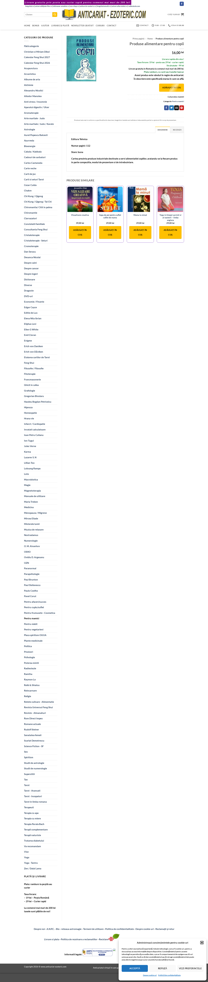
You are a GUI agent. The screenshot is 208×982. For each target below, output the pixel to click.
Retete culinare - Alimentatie (39, 701)
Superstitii (29, 774)
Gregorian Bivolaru (34, 396)
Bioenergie (29, 146)
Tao (26, 779)
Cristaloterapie (32, 235)
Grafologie (29, 390)
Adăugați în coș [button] (80, 232)
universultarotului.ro (119, 6)
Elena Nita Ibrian (32, 318)
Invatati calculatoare (35, 429)
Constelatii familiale (34, 224)
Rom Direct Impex (33, 718)
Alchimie (28, 85)
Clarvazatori (30, 218)
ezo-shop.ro (74, 6)
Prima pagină (138, 39)
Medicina (29, 507)
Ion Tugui (29, 440)
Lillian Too (29, 462)
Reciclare (103, 939)
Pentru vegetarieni (33, 629)
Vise (26, 851)
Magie (27, 485)
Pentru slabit (30, 624)
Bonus (35, 25)
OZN (26, 562)
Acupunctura (31, 68)
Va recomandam (32, 846)
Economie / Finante (34, 301)
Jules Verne (30, 446)
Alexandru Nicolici (33, 90)
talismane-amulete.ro (61, 6)
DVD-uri (28, 296)
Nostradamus (31, 535)
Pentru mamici (31, 618)
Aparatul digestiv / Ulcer (36, 107)
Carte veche (30, 168)
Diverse (28, 285)
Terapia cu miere (32, 818)
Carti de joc (30, 174)
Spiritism (28, 757)
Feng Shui (29, 362)
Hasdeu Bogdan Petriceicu (37, 401)
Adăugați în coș (171, 87)
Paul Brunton (31, 579)
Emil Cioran (30, 335)
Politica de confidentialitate (119, 929)
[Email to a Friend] (176, 107)
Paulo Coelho (31, 590)
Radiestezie (30, 668)
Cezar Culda (30, 185)
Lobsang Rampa (32, 468)
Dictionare (29, 279)
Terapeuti (29, 807)
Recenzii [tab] (177, 130)
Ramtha (28, 674)
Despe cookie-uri (150, 975)
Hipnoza (28, 407)
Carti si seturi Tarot (34, 179)
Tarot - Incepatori (33, 796)
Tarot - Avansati (32, 790)
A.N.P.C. (50, 929)
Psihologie (29, 657)
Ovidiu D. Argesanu (34, 557)
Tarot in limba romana (35, 801)
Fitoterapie (29, 373)
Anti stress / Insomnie (35, 101)
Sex (26, 751)
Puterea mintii (31, 663)
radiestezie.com (134, 6)
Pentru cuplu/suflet (34, 607)
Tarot (27, 785)
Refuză (162, 968)
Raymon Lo (30, 679)
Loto (26, 474)
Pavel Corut (30, 596)
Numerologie (31, 540)
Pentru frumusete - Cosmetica (39, 612)
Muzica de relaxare (34, 529)
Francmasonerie (32, 379)
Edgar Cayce (30, 307)
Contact (111, 25)
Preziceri (28, 651)
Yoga (26, 857)
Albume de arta (32, 79)
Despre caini (30, 262)
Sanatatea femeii (32, 735)
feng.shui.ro (29, 6)
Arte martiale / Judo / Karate (39, 124)
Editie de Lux (30, 312)
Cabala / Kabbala (33, 151)
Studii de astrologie (34, 763)
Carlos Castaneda (33, 162)
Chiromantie (30, 212)
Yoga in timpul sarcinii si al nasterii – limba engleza (170, 217)
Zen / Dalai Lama (32, 868)
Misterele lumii (32, 524)
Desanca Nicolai (32, 257)
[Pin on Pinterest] (181, 107)
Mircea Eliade (31, 518)
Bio (58, 929)
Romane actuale (32, 724)
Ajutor (45, 25)
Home (27, 25)
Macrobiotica (31, 479)
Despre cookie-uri (145, 929)
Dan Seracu (30, 251)
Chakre (28, 190)
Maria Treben (31, 501)
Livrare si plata (51, 939)
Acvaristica (30, 74)
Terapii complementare (36, 829)
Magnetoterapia (32, 490)
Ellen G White (31, 329)
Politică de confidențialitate (169, 975)
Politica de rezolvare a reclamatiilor (79, 939)
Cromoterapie (31, 246)
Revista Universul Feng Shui (38, 707)
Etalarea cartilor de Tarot (37, 357)
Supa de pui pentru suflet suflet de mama (110, 216)
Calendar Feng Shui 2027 (37, 57)
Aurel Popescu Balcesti (36, 135)
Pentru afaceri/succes (35, 601)
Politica (28, 646)
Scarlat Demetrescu (34, 740)
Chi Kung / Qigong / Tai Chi (38, 201)
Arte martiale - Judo (34, 118)
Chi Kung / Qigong (33, 196)
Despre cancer (31, 268)
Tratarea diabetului (34, 840)
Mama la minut (140, 215)
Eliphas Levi (30, 323)
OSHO (27, 551)
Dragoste (29, 290)
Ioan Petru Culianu (34, 435)
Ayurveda (29, 140)
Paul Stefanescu (32, 585)
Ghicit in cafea (31, 385)
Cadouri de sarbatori (35, 157)
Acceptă (134, 968)
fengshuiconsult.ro (104, 6)
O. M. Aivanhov (32, 546)
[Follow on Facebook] (182, 4)
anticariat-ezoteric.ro (88, 6)
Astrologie (29, 129)
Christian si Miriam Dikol (37, 51)
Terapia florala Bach (34, 824)
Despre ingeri (31, 273)
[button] (201, 942)
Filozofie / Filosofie (34, 368)
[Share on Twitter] (171, 107)
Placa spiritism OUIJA (35, 635)
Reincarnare (30, 690)
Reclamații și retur (164, 929)
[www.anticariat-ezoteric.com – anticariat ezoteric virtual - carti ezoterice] (104, 14)
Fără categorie (31, 46)
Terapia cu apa (31, 813)
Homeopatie (30, 412)
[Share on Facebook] (166, 107)
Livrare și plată (60, 25)
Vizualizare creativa (80, 215)
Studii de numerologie (35, 768)
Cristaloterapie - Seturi (36, 240)
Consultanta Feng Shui (36, 229)
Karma (27, 451)
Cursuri (100, 25)
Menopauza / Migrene (35, 512)
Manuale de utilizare (34, 496)
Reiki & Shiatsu (32, 685)
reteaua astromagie (71, 929)
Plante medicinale (33, 640)
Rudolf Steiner (31, 729)
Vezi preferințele (190, 968)
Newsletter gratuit (82, 25)
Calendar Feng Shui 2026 (37, 62)
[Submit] (54, 14)
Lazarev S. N (30, 457)
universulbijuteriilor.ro (43, 6)
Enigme (28, 340)
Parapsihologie (31, 574)
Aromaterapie (31, 112)
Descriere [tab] (163, 130)
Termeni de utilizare (93, 929)
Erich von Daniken (33, 346)
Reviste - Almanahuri (35, 713)
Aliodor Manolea (33, 96)
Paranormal (30, 568)
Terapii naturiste (32, 835)
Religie (27, 696)
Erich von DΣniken (33, 351)
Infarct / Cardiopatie (34, 424)
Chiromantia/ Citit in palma (38, 207)
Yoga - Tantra (31, 862)
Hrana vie (29, 418)
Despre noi (39, 929)
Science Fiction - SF (34, 746)
